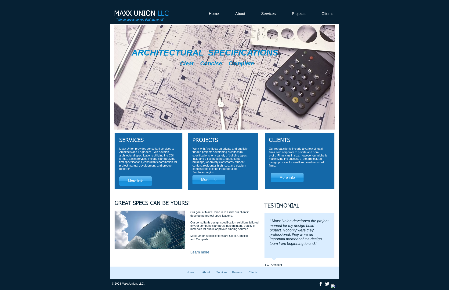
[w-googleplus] (333, 287)
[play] (325, 125)
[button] (177, 77)
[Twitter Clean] (327, 283)
